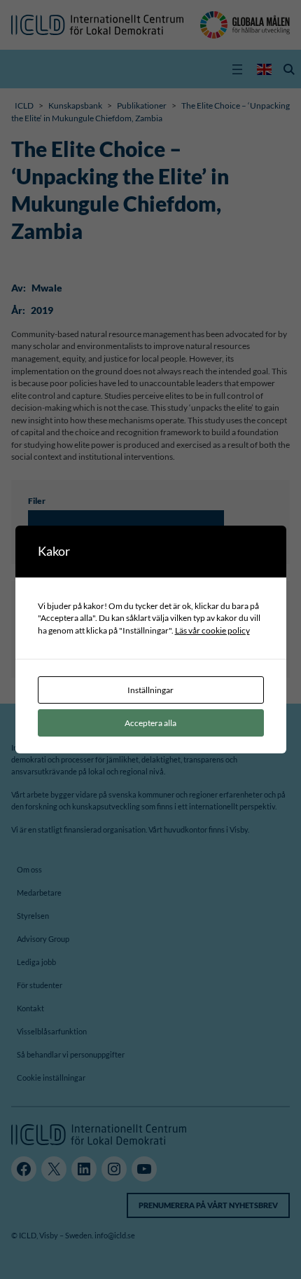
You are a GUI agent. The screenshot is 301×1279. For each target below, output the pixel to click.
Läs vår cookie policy (212, 630)
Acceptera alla (150, 722)
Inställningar (150, 690)
